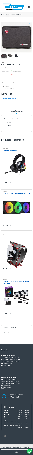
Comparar (22, 83)
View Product (28, 182)
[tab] (16, 111)
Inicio (2, 15)
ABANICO (5, 191)
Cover (7, 15)
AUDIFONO (5, 148)
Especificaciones (16, 111)
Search (5, 452)
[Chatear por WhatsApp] (29, 451)
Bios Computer (7, 447)
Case (4, 234)
